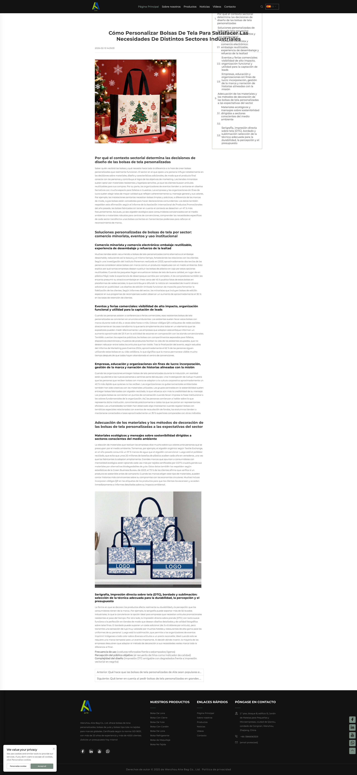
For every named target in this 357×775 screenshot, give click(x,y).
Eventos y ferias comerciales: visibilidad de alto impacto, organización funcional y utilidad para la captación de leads (240, 63)
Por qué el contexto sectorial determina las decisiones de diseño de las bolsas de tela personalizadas (235, 19)
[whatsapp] (107, 751)
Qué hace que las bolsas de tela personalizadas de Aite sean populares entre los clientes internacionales (173, 672)
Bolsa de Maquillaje (160, 740)
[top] (352, 751)
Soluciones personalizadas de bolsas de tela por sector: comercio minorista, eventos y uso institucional (236, 32)
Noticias (205, 6)
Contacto (230, 6)
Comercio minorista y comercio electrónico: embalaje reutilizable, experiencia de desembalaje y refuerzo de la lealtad (240, 47)
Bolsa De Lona (157, 713)
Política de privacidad (216, 769)
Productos (190, 6)
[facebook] (82, 751)
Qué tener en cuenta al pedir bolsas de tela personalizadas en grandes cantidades (161, 678)
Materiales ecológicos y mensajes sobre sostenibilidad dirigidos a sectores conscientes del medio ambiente (240, 113)
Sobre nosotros (171, 6)
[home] (96, 6)
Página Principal (148, 6)
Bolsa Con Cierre (158, 717)
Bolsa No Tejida (158, 744)
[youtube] (99, 751)
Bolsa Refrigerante (159, 735)
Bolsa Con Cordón (159, 726)
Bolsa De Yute (157, 722)
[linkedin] (91, 751)
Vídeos (217, 6)
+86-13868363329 (249, 736)
